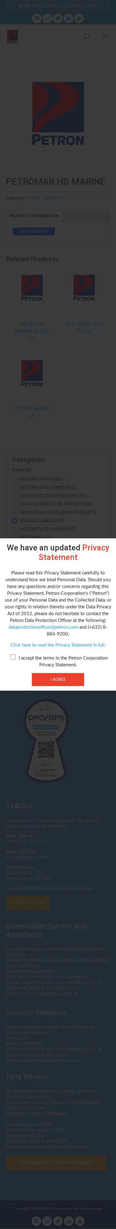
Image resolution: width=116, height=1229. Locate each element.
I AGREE (58, 679)
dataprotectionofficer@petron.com (43, 627)
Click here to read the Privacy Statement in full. (58, 645)
